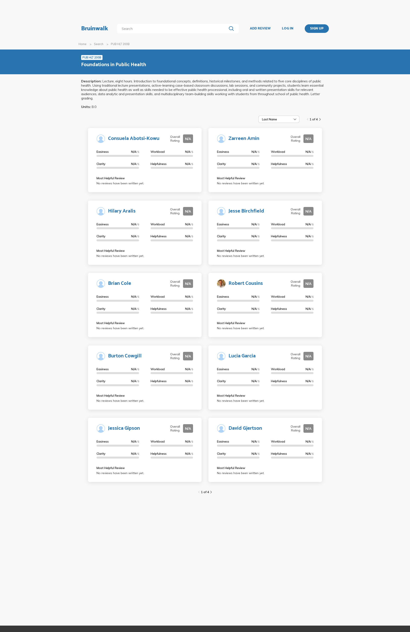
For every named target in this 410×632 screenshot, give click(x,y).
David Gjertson (245, 428)
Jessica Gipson (124, 428)
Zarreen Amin (243, 138)
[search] (173, 28)
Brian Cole (119, 283)
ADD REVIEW (260, 28)
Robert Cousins (245, 283)
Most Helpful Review (111, 178)
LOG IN (287, 28)
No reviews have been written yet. (120, 183)
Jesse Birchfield (246, 211)
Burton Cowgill (125, 356)
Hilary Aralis (122, 211)
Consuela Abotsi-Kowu (133, 138)
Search (98, 44)
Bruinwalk (94, 28)
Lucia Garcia (242, 356)
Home (82, 44)
